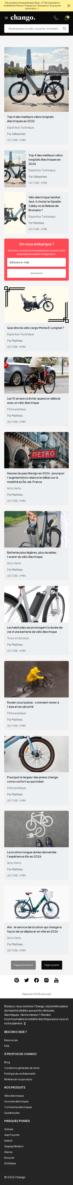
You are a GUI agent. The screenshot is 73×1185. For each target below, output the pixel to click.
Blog (7, 1062)
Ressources (11, 1040)
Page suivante (51, 965)
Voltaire (8, 1129)
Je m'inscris (36, 273)
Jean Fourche (11, 1134)
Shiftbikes (10, 1163)
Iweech (8, 1140)
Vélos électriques (14, 1095)
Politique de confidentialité (19, 1073)
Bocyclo (9, 1157)
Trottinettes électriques (18, 1107)
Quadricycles (12, 1112)
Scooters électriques (16, 1101)
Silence (8, 1151)
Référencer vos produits (18, 1079)
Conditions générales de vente (22, 1067)
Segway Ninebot (14, 1146)
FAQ (6, 1045)
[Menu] (6, 18)
